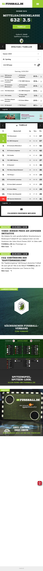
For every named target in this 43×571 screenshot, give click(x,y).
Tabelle (21, 27)
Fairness (3, 125)
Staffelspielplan (40, 46)
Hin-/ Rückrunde (40, 125)
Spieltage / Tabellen (21, 47)
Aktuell (3, 46)
